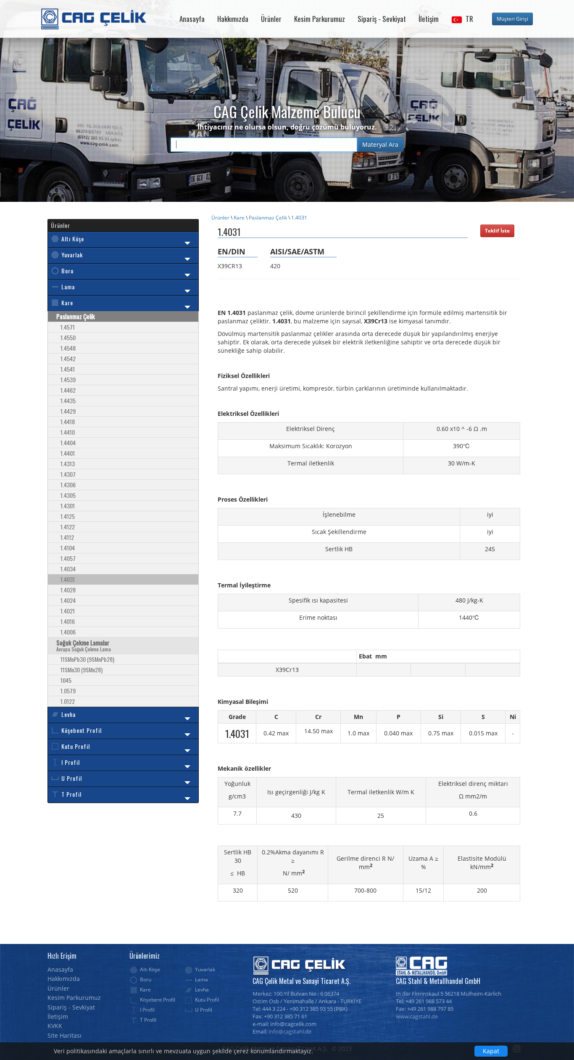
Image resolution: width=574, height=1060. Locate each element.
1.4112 (67, 537)
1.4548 (68, 348)
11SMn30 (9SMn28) (82, 669)
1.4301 (68, 505)
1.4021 (68, 610)
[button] (462, 19)
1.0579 (68, 690)
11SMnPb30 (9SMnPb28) (87, 659)
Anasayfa (192, 18)
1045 (66, 680)
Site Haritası (64, 1035)
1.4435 (68, 400)
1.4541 (68, 369)
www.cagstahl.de (417, 1016)
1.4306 (68, 484)
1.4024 (68, 600)
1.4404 (68, 442)
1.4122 (68, 526)
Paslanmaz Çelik (268, 217)
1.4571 (68, 326)
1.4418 (68, 421)
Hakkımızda (232, 18)
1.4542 (68, 358)
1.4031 (299, 217)
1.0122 (68, 701)
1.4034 (68, 568)
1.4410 (68, 432)
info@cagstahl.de (290, 1031)
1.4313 (68, 463)
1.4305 (68, 495)
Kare (239, 217)
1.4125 (68, 516)
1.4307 (68, 474)
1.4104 (68, 547)
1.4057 (68, 558)
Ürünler (271, 18)
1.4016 (68, 621)
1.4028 (68, 589)
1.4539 (68, 379)
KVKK (54, 1026)
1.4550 (68, 337)
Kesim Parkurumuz (319, 18)
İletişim (429, 18)
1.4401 (68, 453)
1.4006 (68, 631)
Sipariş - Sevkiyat (382, 18)
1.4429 (68, 411)
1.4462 (68, 390)
